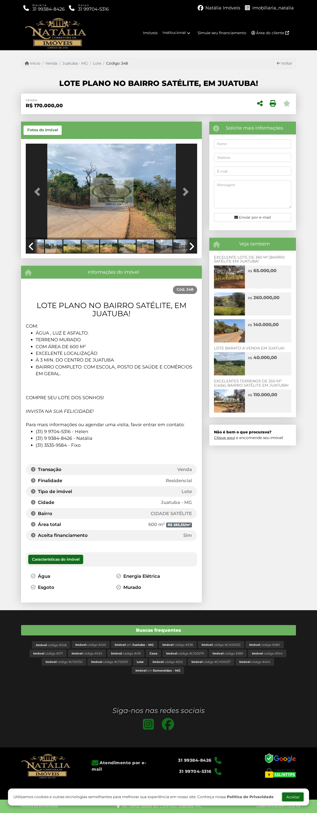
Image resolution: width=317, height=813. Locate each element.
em (134, 645)
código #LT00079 (185, 653)
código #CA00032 (221, 645)
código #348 (51, 645)
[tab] (43, 130)
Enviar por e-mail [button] (254, 217)
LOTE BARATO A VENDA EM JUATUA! (249, 348)
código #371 (48, 653)
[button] (39, 191)
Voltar (286, 63)
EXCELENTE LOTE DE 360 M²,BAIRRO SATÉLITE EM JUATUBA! (249, 259)
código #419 (126, 653)
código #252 (168, 662)
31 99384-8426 (48, 9)
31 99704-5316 (93, 9)
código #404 (254, 662)
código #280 (264, 645)
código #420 (90, 645)
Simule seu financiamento (222, 32)
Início (34, 63)
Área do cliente (270, 32)
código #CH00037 (211, 662)
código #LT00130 (64, 662)
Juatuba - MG (75, 63)
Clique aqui (224, 437)
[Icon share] (148, 724)
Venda (51, 63)
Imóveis (150, 32)
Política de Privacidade (250, 796)
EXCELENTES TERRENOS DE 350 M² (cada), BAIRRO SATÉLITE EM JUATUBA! (251, 383)
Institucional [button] (174, 32)
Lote (97, 63)
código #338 (177, 645)
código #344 (267, 653)
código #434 (87, 653)
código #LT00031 (109, 662)
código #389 (227, 653)
